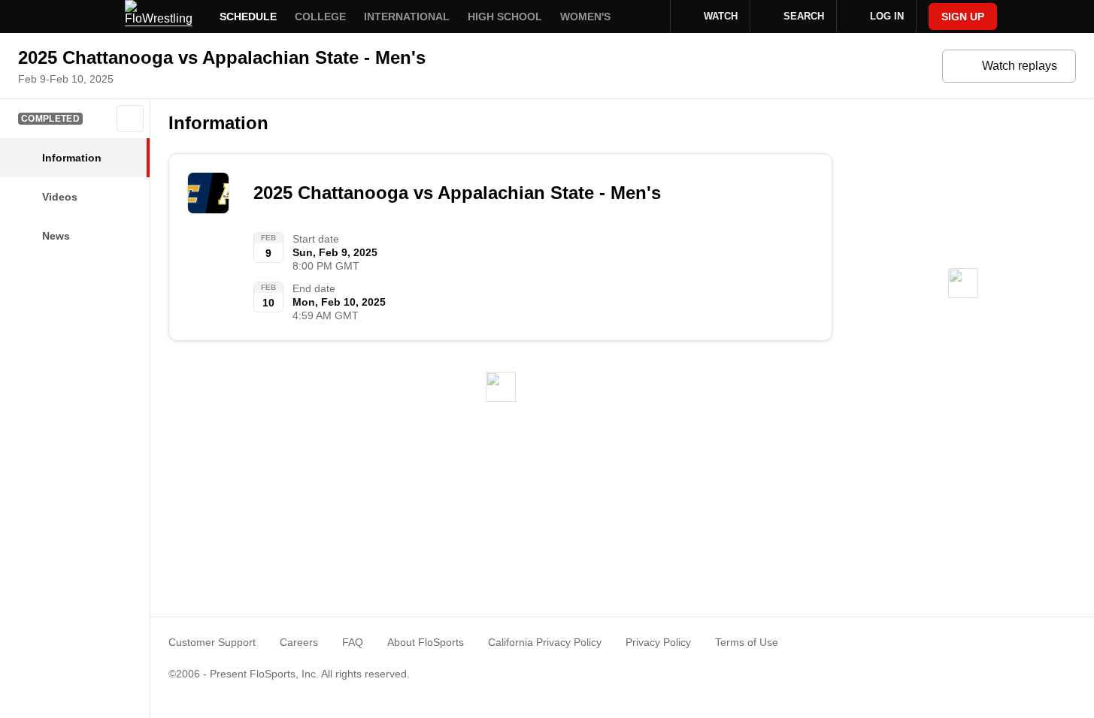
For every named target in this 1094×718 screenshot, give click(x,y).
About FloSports (425, 642)
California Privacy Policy (545, 642)
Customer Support (212, 642)
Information (218, 123)
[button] (130, 118)
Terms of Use (746, 642)
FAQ (352, 642)
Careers (299, 642)
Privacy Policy (658, 642)
